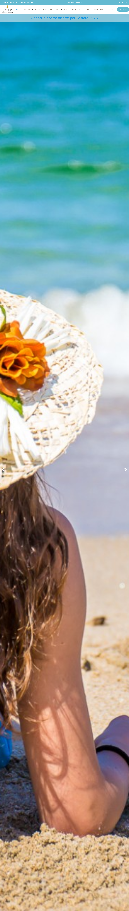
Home (18, 9)
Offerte (87, 9)
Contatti (110, 9)
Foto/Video (76, 9)
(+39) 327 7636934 (11, 2)
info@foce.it (28, 2)
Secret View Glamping (43, 9)
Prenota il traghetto (75, 2)
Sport (66, 9)
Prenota (123, 9)
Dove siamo (98, 9)
